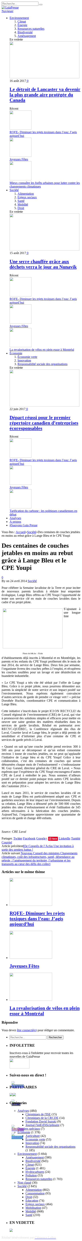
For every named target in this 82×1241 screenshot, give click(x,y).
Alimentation (26, 193)
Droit (21, 208)
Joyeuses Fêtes (19, 159)
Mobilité (23, 204)
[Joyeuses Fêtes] (31, 957)
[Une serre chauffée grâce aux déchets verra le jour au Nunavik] (44, 249)
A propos (15, 521)
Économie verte (27, 357)
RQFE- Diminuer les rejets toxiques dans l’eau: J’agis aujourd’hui (37, 919)
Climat (22, 21)
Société (14, 190)
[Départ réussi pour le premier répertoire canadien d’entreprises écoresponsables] (44, 405)
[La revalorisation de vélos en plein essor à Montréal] (31, 999)
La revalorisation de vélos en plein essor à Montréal (42, 349)
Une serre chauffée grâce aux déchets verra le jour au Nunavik (43, 264)
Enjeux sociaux (27, 197)
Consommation (35, 1193)
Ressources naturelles (31, 28)
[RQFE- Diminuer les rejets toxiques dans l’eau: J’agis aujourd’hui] (31, 904)
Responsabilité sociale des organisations (42, 364)
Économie (16, 353)
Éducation (31, 1200)
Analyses (15, 518)
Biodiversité (25, 32)
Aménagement (27, 36)
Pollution (31, 1175)
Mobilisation (33, 1207)
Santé (21, 201)
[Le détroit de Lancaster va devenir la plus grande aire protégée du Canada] (44, 77)
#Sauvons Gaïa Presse (23, 525)
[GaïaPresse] (10, 7)
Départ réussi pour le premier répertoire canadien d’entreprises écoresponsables (44, 423)
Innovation (24, 360)
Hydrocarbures (34, 1171)
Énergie (22, 25)
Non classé (24, 1182)
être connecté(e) (27, 1030)
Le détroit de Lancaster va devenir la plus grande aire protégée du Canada (45, 95)
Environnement (19, 18)
